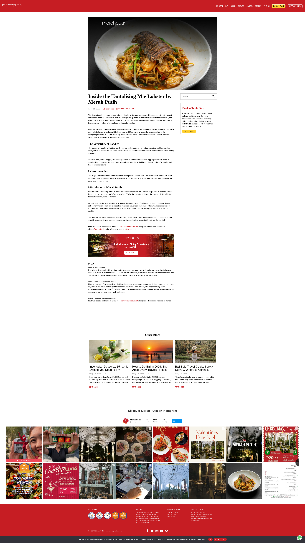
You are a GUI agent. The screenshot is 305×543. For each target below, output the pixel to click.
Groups (241, 6)
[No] (302, 539)
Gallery (249, 6)
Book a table (99, 229)
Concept (219, 6)
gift (126, 229)
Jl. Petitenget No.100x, (198, 512)
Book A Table (278, 6)
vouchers (131, 229)
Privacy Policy (195, 520)
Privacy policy (220, 539)
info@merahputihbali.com (203, 518)
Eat (226, 6)
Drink (233, 6)
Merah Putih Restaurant (128, 226)
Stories (258, 6)
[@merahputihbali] (125, 420)
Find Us (267, 6)
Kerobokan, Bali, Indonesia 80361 (201, 514)
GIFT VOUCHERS (295, 6)
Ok (210, 539)
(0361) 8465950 (201, 516)
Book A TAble (131, 253)
